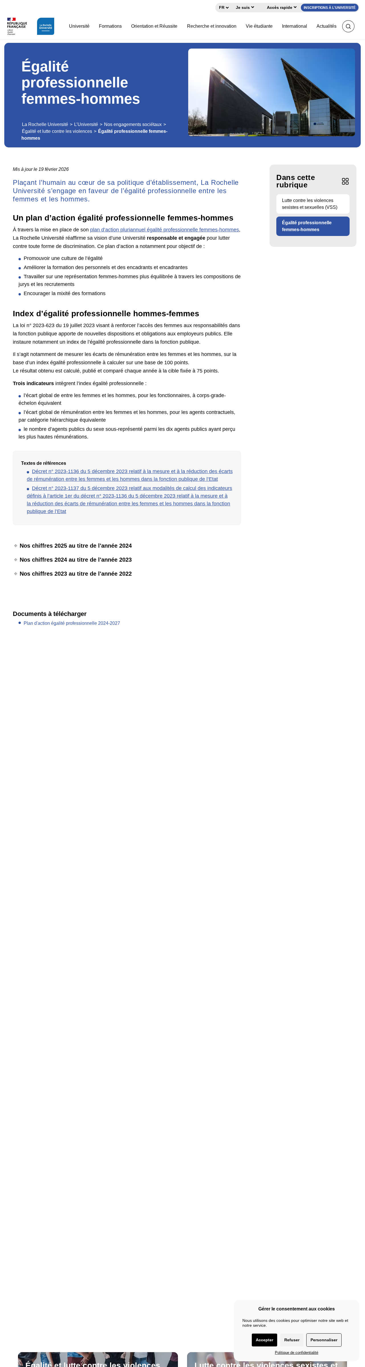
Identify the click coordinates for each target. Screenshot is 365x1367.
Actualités (326, 26)
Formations (110, 26)
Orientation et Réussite (154, 26)
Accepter (264, 1340)
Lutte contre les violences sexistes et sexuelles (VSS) (309, 204)
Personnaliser (324, 1340)
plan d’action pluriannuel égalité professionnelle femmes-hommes (164, 230)
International (294, 26)
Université (79, 26)
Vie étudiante (259, 26)
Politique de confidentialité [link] (296, 1352)
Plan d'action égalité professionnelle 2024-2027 (72, 623)
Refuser (291, 1340)
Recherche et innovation (211, 26)
